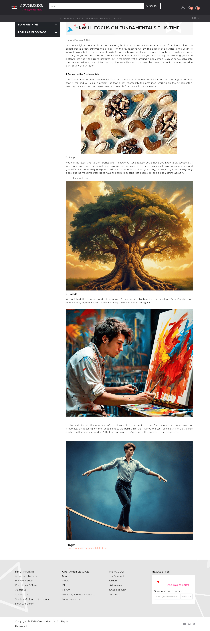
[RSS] (194, 623)
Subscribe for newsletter (169, 591)
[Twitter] (189, 623)
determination (75, 548)
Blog (65, 585)
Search (66, 576)
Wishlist (114, 594)
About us (20, 590)
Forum (66, 590)
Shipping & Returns (26, 576)
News (65, 580)
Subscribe (186, 596)
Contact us (22, 594)
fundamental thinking (96, 548)
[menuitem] (67, 18)
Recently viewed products (78, 594)
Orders (113, 580)
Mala (80, 18)
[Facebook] (184, 623)
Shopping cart (117, 590)
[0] (189, 7)
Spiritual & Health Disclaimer (32, 599)
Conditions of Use (26, 585)
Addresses (115, 585)
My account (116, 576)
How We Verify (24, 603)
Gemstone (91, 18)
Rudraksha (67, 18)
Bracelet (106, 18)
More (117, 18)
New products (71, 599)
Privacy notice (24, 580)
